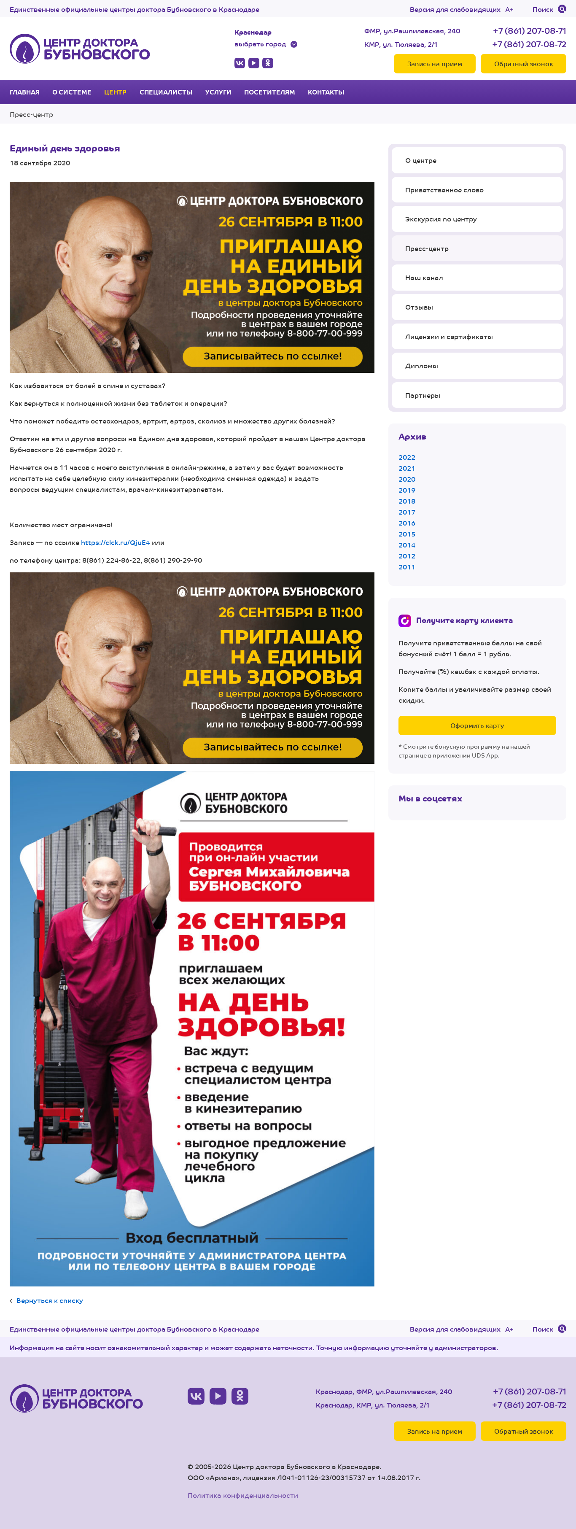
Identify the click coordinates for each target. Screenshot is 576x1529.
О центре (420, 160)
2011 (406, 567)
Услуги (218, 92)
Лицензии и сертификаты (449, 336)
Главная (25, 92)
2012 (406, 556)
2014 (406, 545)
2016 (406, 523)
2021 (406, 468)
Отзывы (419, 307)
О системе (72, 92)
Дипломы (421, 365)
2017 (406, 512)
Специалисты (166, 92)
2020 (406, 479)
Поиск (543, 9)
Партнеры (422, 395)
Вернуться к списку (49, 1300)
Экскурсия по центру (441, 219)
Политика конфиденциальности (243, 1495)
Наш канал (424, 277)
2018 (406, 501)
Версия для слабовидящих (455, 9)
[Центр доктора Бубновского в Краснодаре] (80, 48)
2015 (406, 534)
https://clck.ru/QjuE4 (115, 542)
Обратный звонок (523, 63)
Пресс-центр (31, 114)
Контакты (326, 92)
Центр (115, 92)
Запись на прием (434, 63)
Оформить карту (477, 725)
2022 (406, 457)
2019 (406, 490)
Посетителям (269, 92)
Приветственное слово (444, 189)
